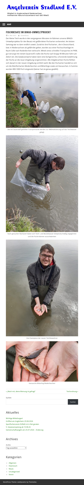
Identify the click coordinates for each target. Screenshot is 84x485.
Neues (11, 469)
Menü (9, 24)
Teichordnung (71, 391)
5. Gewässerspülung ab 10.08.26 (18, 427)
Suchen (8, 398)
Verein (11, 474)
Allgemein (12, 463)
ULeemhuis (24, 35)
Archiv (8, 445)
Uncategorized (14, 471)
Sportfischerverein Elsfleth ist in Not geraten (22, 424)
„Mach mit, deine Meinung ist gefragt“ (21, 391)
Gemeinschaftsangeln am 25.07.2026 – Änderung (24, 430)
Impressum (13, 466)
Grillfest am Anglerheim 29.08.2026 (19, 421)
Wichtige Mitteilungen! (14, 418)
